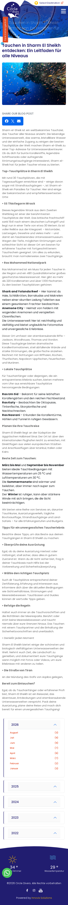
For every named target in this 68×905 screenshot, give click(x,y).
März (34, 758)
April (34, 753)
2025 (15, 786)
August (34, 732)
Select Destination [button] (49, 3)
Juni (34, 743)
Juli (34, 737)
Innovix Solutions (42, 898)
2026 (15, 725)
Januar (34, 768)
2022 (14, 833)
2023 (14, 818)
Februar (34, 763)
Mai (34, 748)
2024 (15, 802)
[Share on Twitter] (13, 121)
